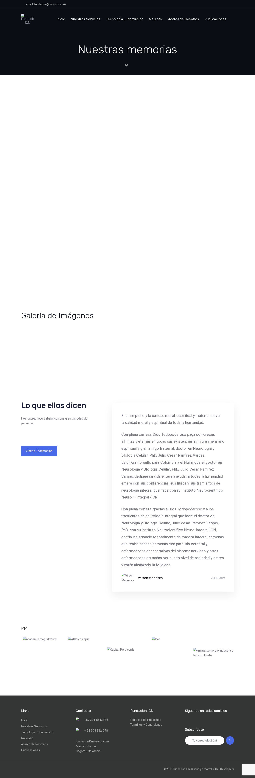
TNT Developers (224, 769)
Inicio (24, 720)
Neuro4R (27, 738)
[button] (200, 4)
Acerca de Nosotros (34, 744)
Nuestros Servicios (34, 726)
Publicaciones (30, 750)
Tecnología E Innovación (37, 732)
